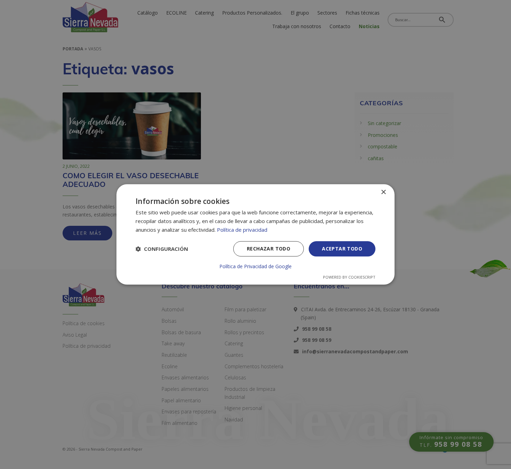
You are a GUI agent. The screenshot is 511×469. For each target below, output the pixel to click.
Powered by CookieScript (349, 277)
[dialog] (255, 234)
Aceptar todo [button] (342, 248)
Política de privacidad (242, 229)
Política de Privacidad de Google (255, 267)
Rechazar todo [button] (268, 248)
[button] (162, 249)
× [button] (383, 192)
